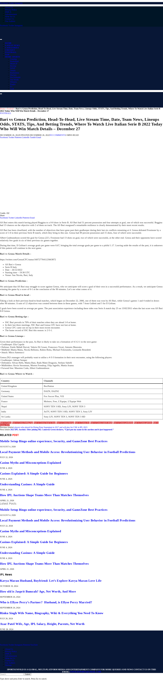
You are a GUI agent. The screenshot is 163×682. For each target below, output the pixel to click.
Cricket (10, 50)
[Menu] (1, 39)
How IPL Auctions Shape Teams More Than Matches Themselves (44, 495)
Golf (12, 89)
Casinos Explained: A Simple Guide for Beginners (34, 473)
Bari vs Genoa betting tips (22, 423)
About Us (9, 7)
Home (8, 43)
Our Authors (10, 21)
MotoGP (13, 64)
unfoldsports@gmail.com (85, 672)
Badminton (14, 73)
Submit (27, 674)
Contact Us (9, 19)
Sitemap (8, 665)
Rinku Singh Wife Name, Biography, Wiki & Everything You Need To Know (51, 613)
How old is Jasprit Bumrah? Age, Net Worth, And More (38, 591)
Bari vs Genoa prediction (123, 423)
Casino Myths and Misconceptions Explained (30, 462)
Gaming (13, 59)
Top (7, 55)
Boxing (13, 66)
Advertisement (11, 14)
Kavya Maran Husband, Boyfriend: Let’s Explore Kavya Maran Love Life (50, 580)
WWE (12, 68)
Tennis (13, 70)
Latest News (12, 45)
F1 (11, 86)
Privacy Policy (11, 10)
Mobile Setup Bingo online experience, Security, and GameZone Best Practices (53, 441)
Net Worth (14, 80)
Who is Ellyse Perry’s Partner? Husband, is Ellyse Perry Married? (46, 602)
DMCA (8, 12)
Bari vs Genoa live (82, 423)
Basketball (14, 61)
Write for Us (10, 17)
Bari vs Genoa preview (143, 423)
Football (11, 52)
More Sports (12, 57)
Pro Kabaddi (15, 77)
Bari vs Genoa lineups (65, 423)
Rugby (13, 84)
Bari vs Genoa (6, 423)
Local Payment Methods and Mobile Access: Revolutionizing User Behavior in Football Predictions (67, 452)
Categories (12, 48)
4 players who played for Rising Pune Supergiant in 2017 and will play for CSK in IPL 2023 (50, 427)
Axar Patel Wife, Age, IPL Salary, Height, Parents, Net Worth (42, 624)
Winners (13, 82)
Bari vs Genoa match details (101, 423)
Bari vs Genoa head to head (44, 423)
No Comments (57, 135)
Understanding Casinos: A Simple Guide (27, 484)
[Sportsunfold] (66, 39)
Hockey (13, 75)
